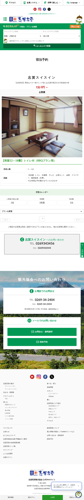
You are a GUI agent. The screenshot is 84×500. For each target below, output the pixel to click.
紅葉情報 (7, 413)
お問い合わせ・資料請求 (55, 435)
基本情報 (10, 497)
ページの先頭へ (82, 252)
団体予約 (44, 342)
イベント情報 (9, 419)
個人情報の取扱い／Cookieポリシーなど (60, 431)
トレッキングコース (11, 407)
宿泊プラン (31, 497)
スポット (50, 391)
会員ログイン (7, 457)
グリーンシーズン (10, 386)
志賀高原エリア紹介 (54, 403)
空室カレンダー (73, 497)
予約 (6, 398)
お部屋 (52, 497)
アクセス (12, 3)
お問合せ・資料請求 (44, 332)
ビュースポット (53, 393)
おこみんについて (9, 435)
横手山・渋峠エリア (54, 417)
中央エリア (52, 411)
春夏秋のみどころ (10, 404)
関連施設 (51, 396)
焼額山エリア (52, 408)
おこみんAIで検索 (43, 46)
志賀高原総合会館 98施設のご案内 (15, 439)
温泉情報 (50, 387)
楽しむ (5, 402)
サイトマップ (7, 450)
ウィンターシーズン (11, 389)
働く (48, 400)
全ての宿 (76, 27)
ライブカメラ (7, 428)
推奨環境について (53, 428)
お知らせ (6, 431)
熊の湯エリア (52, 414)
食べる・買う (51, 383)
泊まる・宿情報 (8, 392)
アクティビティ (8, 396)
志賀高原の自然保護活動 (11, 442)
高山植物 (7, 410)
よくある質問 (7, 453)
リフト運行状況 (9, 416)
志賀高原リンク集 (9, 446)
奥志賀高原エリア (54, 406)
